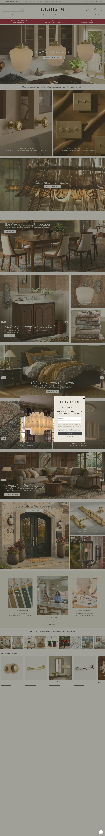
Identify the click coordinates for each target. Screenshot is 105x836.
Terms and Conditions (75, 430)
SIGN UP (70, 433)
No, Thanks (70, 436)
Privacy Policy (65, 430)
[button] (101, 832)
